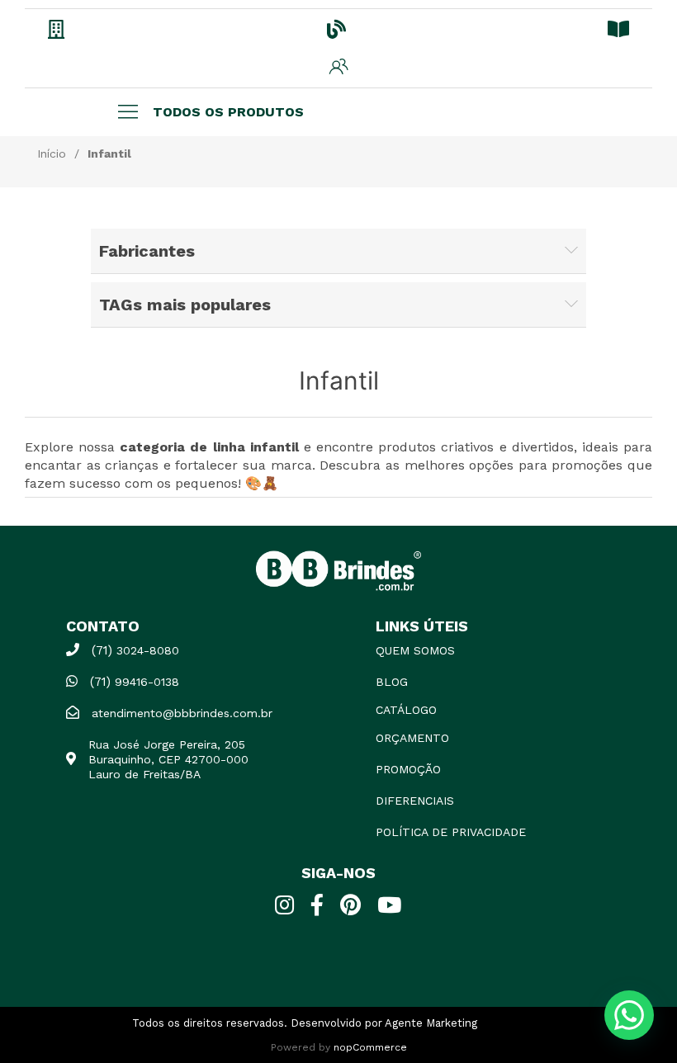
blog (392, 681)
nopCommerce (370, 1047)
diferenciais (415, 800)
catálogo (406, 709)
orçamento (412, 737)
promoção (408, 769)
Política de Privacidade (451, 832)
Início (51, 153)
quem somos (415, 650)
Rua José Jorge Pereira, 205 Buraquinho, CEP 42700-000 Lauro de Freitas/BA (168, 759)
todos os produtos (228, 112)
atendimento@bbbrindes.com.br (182, 713)
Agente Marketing (431, 1023)
